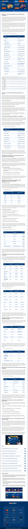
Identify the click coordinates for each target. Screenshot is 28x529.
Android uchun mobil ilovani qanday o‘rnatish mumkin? (10, 458)
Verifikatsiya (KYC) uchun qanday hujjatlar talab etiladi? (10, 463)
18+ (18, 503)
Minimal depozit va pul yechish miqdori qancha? (9, 453)
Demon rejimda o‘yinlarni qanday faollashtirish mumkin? (10, 468)
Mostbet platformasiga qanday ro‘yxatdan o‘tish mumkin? (10, 448)
